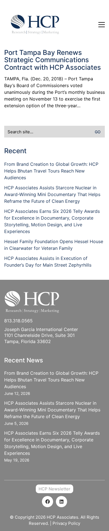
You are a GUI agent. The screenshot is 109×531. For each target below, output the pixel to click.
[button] (101, 25)
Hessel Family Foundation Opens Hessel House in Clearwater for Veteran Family (53, 245)
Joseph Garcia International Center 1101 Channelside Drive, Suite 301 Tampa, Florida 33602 (41, 335)
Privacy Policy (66, 523)
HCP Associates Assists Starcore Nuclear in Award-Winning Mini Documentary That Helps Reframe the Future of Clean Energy (52, 194)
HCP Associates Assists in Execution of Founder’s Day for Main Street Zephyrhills (47, 261)
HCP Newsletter (54, 489)
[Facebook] (47, 501)
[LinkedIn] (61, 501)
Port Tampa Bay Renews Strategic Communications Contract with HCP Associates (52, 60)
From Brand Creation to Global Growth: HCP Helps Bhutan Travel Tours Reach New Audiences (51, 170)
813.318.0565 (18, 320)
